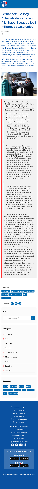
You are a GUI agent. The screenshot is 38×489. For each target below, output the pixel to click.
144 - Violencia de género (20, 419)
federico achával (8, 390)
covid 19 (21, 386)
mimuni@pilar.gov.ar (20, 435)
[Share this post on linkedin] (19, 303)
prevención (31, 390)
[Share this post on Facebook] (16, 303)
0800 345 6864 (20, 438)
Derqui (28, 386)
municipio (17, 390)
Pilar (24, 390)
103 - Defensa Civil (20, 422)
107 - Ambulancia (20, 413)
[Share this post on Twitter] (12, 303)
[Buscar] (33, 318)
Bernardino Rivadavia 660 (20, 432)
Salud (5, 393)
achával (6, 386)
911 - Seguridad (20, 410)
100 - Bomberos (20, 416)
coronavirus (13, 386)
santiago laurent (13, 393)
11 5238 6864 (20, 429)
